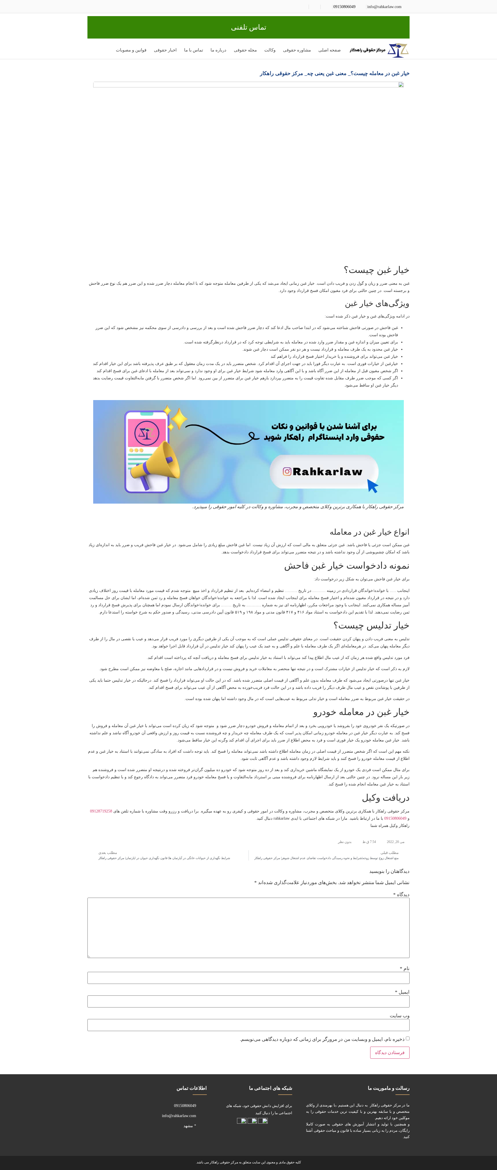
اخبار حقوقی (165, 50)
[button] (93, 51)
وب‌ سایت (400, 1015)
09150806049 (344, 7)
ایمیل (402, 992)
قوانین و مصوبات (131, 50)
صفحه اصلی (329, 50)
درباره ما (218, 50)
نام (405, 968)
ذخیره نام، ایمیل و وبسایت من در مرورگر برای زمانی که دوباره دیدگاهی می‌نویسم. (322, 1039)
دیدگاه (401, 894)
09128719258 (101, 811)
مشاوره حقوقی (297, 50)
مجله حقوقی (245, 50)
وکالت (270, 50)
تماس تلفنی (248, 27)
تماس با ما (193, 50)
